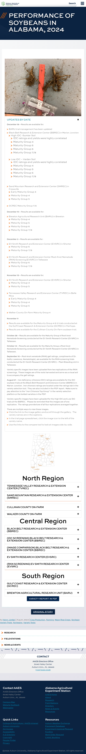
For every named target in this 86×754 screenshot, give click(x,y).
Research (49, 700)
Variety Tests (29, 622)
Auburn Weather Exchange (57, 723)
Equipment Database (55, 726)
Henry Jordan (9, 619)
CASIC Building (52, 737)
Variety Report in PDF (43, 598)
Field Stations (51, 703)
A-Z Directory (9, 734)
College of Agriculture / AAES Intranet (20, 723)
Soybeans (17, 622)
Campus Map (9, 702)
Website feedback (11, 705)
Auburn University (11, 726)
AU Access (8, 729)
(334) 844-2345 (43, 670)
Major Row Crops (62, 619)
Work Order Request (54, 734)
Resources (50, 711)
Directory (49, 706)
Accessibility (9, 731)
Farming (50, 619)
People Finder (9, 740)
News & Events (52, 708)
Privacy (6, 743)
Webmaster (8, 707)
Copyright (7, 737)
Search (72, 3)
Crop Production (37, 619)
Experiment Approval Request (59, 729)
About (48, 697)
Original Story (43, 611)
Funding (49, 731)
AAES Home (51, 694)
